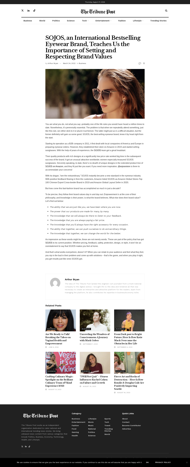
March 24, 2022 (69, 63)
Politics (56, 21)
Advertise (126, 429)
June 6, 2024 (53, 347)
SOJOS (97, 150)
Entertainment (102, 21)
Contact (125, 422)
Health (75, 436)
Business (28, 21)
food (74, 429)
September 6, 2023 (124, 347)
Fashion (122, 21)
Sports (107, 419)
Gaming (75, 432)
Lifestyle (137, 21)
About (125, 419)
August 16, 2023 (123, 392)
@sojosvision (124, 166)
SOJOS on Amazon (54, 166)
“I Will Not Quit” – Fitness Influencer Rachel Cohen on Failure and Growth (94, 379)
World (42, 21)
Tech (84, 21)
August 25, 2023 (89, 386)
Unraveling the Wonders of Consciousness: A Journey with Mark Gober (94, 337)
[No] (186, 462)
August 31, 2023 (54, 389)
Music (90, 425)
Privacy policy (163, 462)
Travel (107, 425)
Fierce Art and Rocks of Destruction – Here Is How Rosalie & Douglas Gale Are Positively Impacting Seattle (129, 382)
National (92, 429)
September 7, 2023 (90, 344)
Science (71, 21)
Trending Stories (158, 21)
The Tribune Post (98, 11)
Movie (91, 422)
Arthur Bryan (53, 63)
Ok (147, 462)
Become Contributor (131, 425)
